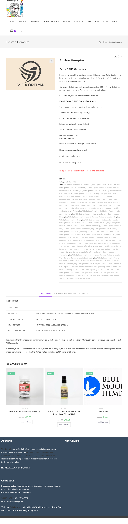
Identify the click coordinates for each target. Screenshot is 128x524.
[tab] (45, 294)
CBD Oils (29, 455)
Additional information (65, 294)
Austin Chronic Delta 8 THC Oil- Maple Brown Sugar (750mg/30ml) (64, 412)
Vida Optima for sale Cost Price (109, 269)
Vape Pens (44, 452)
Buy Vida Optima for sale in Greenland (86, 214)
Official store (16, 507)
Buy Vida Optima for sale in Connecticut (82, 199)
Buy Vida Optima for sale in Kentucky (86, 225)
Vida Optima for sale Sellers (98, 275)
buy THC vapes (33, 452)
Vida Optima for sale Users (80, 278)
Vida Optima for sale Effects (69, 272)
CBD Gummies (17, 455)
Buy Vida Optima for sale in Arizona (99, 187)
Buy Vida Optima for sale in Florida (92, 211)
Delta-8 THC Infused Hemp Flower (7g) (25, 411)
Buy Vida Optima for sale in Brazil (83, 193)
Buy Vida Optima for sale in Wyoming (83, 269)
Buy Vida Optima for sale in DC (80, 202)
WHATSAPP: (7, 498)
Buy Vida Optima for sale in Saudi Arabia (78, 258)
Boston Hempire (115, 42)
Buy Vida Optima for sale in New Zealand (87, 246)
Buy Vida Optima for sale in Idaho (104, 217)
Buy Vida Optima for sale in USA (94, 261)
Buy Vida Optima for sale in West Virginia (87, 267)
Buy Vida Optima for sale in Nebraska (94, 240)
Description (45, 294)
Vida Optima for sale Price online (76, 275)
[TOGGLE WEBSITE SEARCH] (21, 31)
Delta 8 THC (71, 182)
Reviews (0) (83, 294)
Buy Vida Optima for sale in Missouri (95, 237)
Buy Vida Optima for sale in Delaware (106, 202)
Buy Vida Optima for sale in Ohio (85, 249)
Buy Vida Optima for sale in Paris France (80, 252)
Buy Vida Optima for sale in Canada (80, 196)
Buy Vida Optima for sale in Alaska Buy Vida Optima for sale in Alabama (90, 185)
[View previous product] (115, 56)
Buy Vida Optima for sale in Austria (93, 190)
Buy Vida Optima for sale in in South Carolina (98, 220)
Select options (25, 422)
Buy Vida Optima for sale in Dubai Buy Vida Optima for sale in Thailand (85, 208)
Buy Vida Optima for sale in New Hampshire (89, 243)
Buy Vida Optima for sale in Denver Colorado (103, 205)
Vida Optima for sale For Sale (91, 272)
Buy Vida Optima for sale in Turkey (107, 258)
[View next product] (120, 56)
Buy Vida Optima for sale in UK (70, 261)
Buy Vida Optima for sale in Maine (103, 228)
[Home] (100, 42)
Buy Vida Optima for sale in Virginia (87, 264)
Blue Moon (103, 411)
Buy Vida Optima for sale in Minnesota (98, 234)
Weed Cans (51, 455)
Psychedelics (39, 455)
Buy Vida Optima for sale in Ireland (93, 223)
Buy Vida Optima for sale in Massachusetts (100, 231)
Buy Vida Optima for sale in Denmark (73, 205)
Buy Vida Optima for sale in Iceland (78, 217)
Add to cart (64, 424)
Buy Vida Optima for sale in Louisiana (76, 228)
